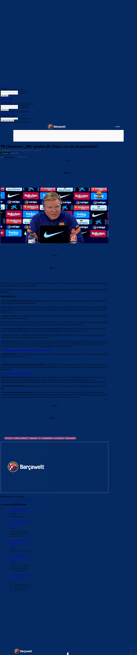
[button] (121, 140)
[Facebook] (102, 127)
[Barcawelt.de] (57, 126)
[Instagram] (106, 127)
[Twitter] (110, 127)
